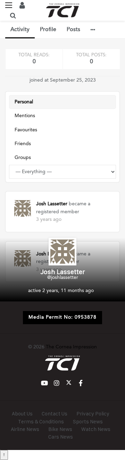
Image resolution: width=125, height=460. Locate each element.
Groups (23, 157)
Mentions (25, 115)
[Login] (22, 5)
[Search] (13, 15)
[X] (68, 383)
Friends (23, 143)
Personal (24, 102)
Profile (48, 29)
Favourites (26, 130)
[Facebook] (80, 383)
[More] (92, 29)
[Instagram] (56, 383)
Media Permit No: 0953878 (62, 317)
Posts (73, 29)
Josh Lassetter (51, 203)
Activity (20, 29)
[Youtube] (44, 383)
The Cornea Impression (71, 347)
